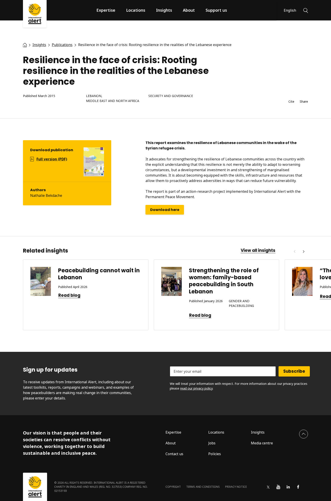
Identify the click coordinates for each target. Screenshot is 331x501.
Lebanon (93, 96)
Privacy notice (236, 487)
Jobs (211, 443)
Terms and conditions (203, 487)
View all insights (258, 250)
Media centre (262, 443)
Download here (164, 209)
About (189, 10)
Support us (216, 10)
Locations (135, 10)
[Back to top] (303, 434)
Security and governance (170, 96)
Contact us (174, 453)
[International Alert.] (25, 44)
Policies (214, 453)
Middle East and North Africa (112, 101)
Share (304, 102)
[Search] (305, 10)
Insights (164, 10)
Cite (291, 102)
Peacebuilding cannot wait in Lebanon (99, 274)
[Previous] (294, 251)
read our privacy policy (196, 388)
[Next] (303, 251)
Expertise (105, 10)
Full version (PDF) (51, 159)
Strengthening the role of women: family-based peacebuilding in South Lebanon (224, 281)
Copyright (173, 487)
